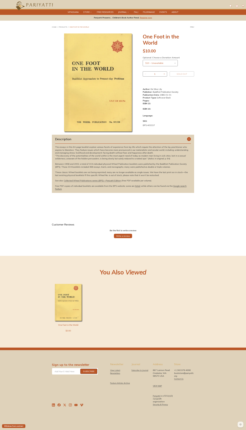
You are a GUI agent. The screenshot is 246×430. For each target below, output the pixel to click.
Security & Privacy (160, 404)
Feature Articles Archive (120, 383)
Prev (192, 27)
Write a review (123, 236)
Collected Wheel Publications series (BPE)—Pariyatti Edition (92, 180)
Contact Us (178, 379)
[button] (87, 12)
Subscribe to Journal (139, 370)
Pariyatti (156, 396)
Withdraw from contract (13, 426)
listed (137, 186)
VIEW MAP (157, 386)
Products (63, 27)
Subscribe (89, 371)
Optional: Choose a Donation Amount (161, 57)
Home (54, 27)
